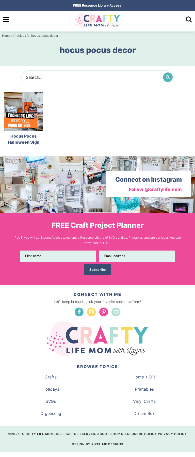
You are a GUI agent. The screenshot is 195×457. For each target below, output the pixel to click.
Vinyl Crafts (144, 401)
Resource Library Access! (97, 5)
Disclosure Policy (139, 434)
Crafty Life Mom (97, 20)
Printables (144, 389)
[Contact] (115, 312)
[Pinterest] (103, 312)
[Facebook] (79, 312)
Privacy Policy (172, 434)
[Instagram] (91, 312)
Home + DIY (144, 376)
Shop (115, 434)
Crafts (51, 376)
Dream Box (144, 413)
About (103, 434)
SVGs (51, 401)
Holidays (50, 389)
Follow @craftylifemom (155, 189)
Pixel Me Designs (107, 444)
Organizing (50, 413)
